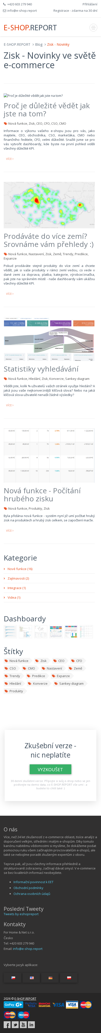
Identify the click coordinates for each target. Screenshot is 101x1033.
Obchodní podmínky (28, 888)
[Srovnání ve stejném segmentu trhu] (86, 631)
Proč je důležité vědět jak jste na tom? (47, 109)
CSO (13, 668)
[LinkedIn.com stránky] (31, 1024)
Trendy (15, 676)
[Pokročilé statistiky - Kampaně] (10, 631)
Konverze (40, 683)
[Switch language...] (13, 978)
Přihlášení (90, 4)
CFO (79, 661)
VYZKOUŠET (50, 769)
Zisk (43, 661)
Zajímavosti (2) (18, 578)
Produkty (16, 691)
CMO (31, 668)
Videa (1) (14, 597)
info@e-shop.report (27, 948)
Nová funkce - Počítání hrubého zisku (42, 494)
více (9, 159)
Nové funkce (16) (20, 569)
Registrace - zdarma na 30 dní (75, 10)
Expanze (63, 676)
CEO (61, 661)
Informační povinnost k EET (33, 882)
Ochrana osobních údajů (31, 893)
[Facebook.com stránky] (7, 1024)
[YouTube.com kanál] (23, 1024)
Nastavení (54, 668)
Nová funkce (19, 661)
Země (78, 668)
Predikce (38, 676)
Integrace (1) (17, 588)
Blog (38, 44)
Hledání (15, 683)
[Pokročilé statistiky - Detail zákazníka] (25, 631)
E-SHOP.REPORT (17, 44)
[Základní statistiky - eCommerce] (56, 631)
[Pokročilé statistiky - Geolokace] (40, 631)
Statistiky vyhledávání (41, 369)
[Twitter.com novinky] (15, 1024)
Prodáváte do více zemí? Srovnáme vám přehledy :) (49, 240)
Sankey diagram (71, 683)
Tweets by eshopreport (21, 914)
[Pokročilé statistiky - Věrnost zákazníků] (71, 631)
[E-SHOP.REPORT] (30, 27)
